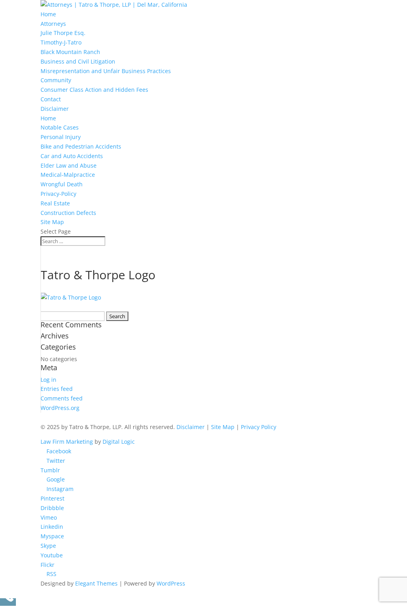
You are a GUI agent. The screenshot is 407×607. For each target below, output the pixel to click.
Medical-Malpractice (68, 174)
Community (56, 80)
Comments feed (62, 398)
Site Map (52, 222)
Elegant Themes (96, 583)
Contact (51, 99)
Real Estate (55, 203)
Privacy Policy (258, 427)
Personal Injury (61, 137)
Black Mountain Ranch (70, 52)
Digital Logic (119, 441)
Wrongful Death (62, 184)
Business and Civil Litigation (78, 61)
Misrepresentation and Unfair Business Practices (106, 71)
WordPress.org (60, 408)
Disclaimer (55, 108)
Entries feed (57, 388)
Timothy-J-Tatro (61, 42)
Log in (48, 379)
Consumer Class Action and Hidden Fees (94, 89)
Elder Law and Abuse (69, 165)
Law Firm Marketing (67, 441)
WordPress (171, 583)
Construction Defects (68, 213)
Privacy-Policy (58, 193)
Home (48, 14)
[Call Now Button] (8, 602)
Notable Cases (60, 127)
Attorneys (53, 23)
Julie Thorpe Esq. (63, 33)
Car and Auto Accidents (72, 156)
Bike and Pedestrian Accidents (81, 146)
